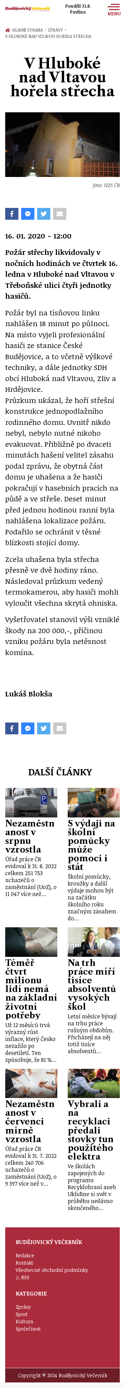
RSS (25, 1277)
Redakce (25, 1255)
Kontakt (24, 1262)
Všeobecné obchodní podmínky (52, 1270)
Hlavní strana (28, 30)
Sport (22, 1314)
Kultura (24, 1321)
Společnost (28, 1328)
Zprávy (57, 30)
